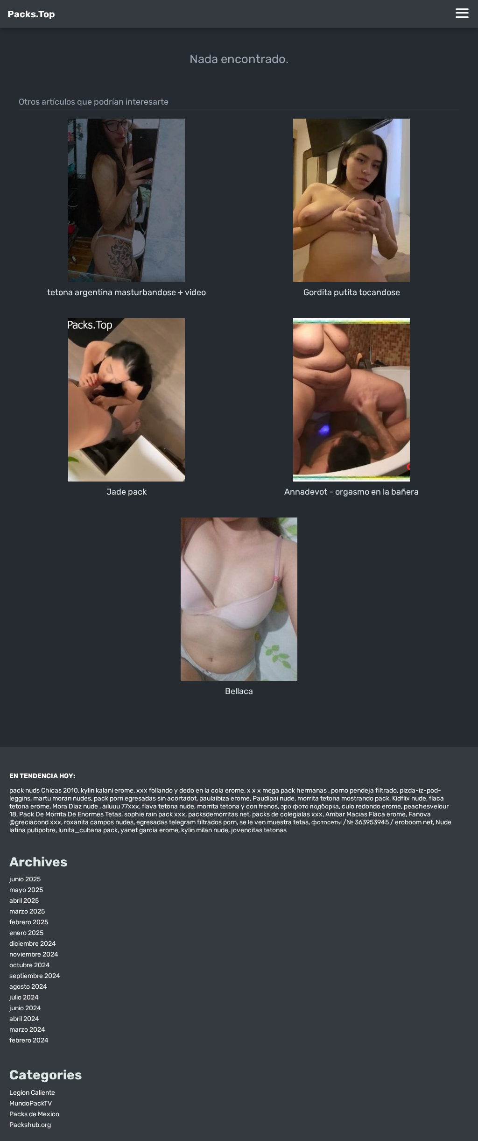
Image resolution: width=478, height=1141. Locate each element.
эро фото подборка (310, 806)
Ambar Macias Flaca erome (365, 814)
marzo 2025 (27, 911)
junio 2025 (25, 879)
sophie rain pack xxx (154, 814)
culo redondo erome (371, 806)
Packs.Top (31, 14)
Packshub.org (30, 1125)
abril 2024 (24, 1019)
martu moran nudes (62, 798)
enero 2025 (26, 933)
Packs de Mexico (34, 1114)
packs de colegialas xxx (287, 814)
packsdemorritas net (218, 814)
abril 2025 (24, 901)
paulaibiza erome (224, 798)
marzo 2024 (27, 1030)
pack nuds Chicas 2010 (43, 790)
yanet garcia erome (149, 830)
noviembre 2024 (33, 954)
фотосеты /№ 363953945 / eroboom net (372, 822)
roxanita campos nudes (99, 822)
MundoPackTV (30, 1103)
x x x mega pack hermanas (287, 790)
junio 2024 (25, 1008)
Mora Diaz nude (75, 806)
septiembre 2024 (34, 976)
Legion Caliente (32, 1093)
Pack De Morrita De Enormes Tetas (70, 814)
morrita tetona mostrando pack (343, 798)
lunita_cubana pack (88, 830)
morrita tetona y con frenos (237, 806)
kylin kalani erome (107, 790)
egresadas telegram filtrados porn (186, 822)
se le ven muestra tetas (274, 822)
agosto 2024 (28, 987)
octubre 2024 (29, 965)
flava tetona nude (168, 806)
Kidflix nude (409, 798)
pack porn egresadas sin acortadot (145, 798)
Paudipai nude (274, 798)
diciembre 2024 (32, 944)
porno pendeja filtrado (364, 790)
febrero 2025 (28, 922)
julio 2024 (24, 997)
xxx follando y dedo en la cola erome (190, 790)
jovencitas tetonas (259, 830)
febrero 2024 (29, 1040)
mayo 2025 (26, 890)
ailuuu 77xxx (120, 806)
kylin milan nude (204, 830)
